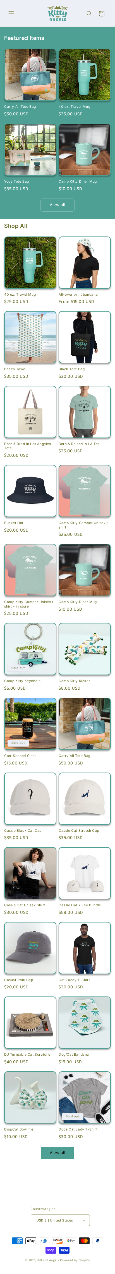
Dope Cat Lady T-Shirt (78, 1129)
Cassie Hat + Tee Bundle (80, 905)
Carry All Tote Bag (20, 106)
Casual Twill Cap (18, 980)
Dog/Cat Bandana (74, 1054)
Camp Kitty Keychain (22, 681)
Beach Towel (15, 369)
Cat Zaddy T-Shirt (74, 980)
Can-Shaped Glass (20, 756)
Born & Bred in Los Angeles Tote (27, 446)
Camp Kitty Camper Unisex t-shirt (84, 525)
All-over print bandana (78, 294)
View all (57, 205)
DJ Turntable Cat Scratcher (28, 1054)
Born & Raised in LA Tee (79, 444)
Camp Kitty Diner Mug (78, 181)
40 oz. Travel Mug (74, 106)
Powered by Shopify (75, 1260)
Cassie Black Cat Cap (23, 830)
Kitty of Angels (48, 1260)
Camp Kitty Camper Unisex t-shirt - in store (29, 604)
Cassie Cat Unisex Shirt (24, 905)
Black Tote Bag (72, 369)
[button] (11, 14)
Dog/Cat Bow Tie (18, 1129)
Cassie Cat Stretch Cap (79, 830)
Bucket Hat (13, 523)
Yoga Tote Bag (16, 181)
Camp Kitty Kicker (74, 681)
